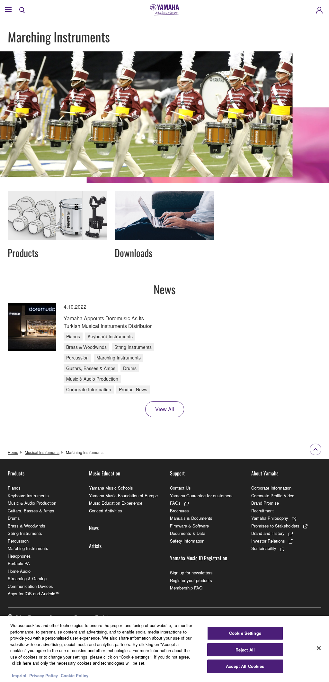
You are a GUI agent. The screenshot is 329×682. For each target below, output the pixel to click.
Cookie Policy (74, 675)
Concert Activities (105, 511)
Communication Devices (30, 586)
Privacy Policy (43, 675)
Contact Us (180, 488)
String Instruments (25, 533)
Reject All (245, 650)
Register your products (191, 580)
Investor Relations (268, 541)
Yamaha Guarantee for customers (201, 495)
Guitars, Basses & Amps (31, 511)
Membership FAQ (186, 588)
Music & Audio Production (32, 503)
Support (177, 473)
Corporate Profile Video (272, 495)
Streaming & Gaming (27, 578)
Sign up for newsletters (191, 573)
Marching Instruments (28, 548)
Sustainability (263, 548)
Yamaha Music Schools (111, 488)
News (94, 528)
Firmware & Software (189, 526)
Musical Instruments (42, 452)
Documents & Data (187, 533)
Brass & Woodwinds (26, 526)
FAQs (175, 503)
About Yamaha (265, 473)
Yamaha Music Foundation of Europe (123, 495)
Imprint (19, 675)
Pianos (14, 488)
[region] (164, 649)
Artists (95, 546)
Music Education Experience (115, 503)
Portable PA (19, 563)
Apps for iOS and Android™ (33, 593)
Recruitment (262, 511)
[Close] (319, 648)
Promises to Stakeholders (275, 526)
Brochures (179, 511)
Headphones (19, 556)
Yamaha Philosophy (269, 518)
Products (16, 473)
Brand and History (268, 533)
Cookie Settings (245, 633)
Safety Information (187, 541)
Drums (14, 518)
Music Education (104, 473)
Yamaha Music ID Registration (198, 558)
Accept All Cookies (245, 666)
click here (21, 663)
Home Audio (19, 571)
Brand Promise (265, 503)
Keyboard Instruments (28, 495)
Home (13, 452)
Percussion (18, 541)
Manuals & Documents (191, 518)
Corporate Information (271, 488)
